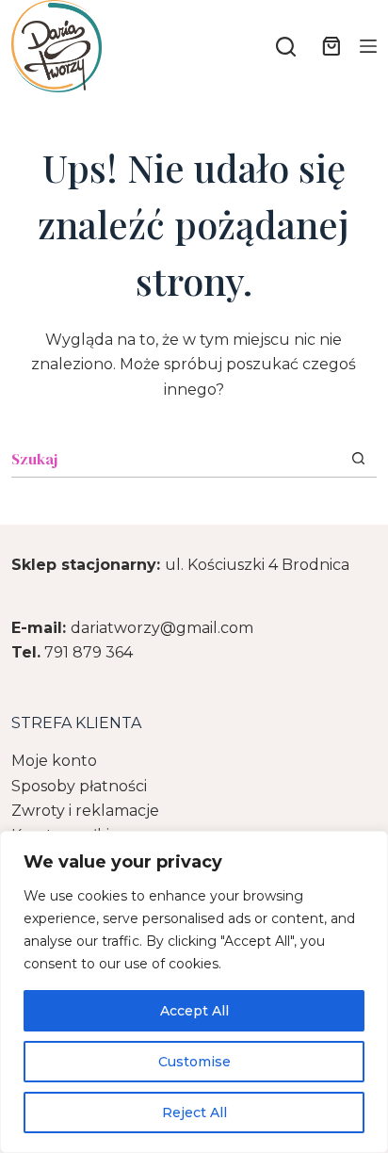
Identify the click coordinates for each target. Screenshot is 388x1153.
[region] (194, 992)
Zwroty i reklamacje (85, 811)
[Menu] (368, 46)
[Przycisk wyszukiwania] (358, 458)
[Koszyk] (328, 46)
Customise (194, 1061)
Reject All (194, 1112)
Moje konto (54, 761)
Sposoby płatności (79, 786)
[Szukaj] (286, 47)
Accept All (194, 1010)
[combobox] (175, 459)
